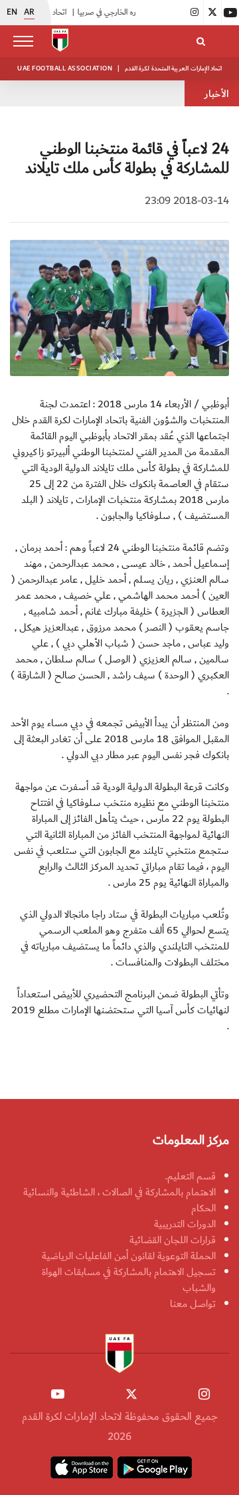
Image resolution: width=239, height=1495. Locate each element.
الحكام (203, 1208)
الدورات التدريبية (185, 1224)
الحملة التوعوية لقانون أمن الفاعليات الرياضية (129, 1255)
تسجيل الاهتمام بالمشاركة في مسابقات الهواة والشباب (129, 1279)
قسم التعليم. (190, 1176)
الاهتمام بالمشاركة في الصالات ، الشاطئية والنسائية (119, 1192)
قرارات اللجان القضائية (172, 1239)
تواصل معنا (193, 1303)
